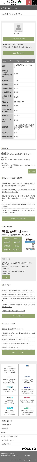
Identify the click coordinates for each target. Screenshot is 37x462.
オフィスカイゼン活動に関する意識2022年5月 (17, 263)
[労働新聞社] (12, 231)
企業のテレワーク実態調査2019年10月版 (15, 267)
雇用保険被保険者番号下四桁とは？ (13, 329)
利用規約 (27, 455)
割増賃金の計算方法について (11, 347)
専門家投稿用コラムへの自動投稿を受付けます (16, 154)
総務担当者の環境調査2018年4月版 (13, 271)
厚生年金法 (17, 238)
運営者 (4, 432)
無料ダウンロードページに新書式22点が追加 (15, 159)
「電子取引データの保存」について (13, 311)
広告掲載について (8, 440)
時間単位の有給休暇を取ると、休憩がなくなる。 (17, 290)
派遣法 (17, 246)
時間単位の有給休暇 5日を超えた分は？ (15, 339)
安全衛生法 (17, 242)
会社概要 (5, 428)
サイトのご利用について (10, 436)
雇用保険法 (7, 242)
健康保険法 (7, 250)
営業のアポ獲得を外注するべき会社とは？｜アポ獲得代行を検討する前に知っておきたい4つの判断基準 (18, 198)
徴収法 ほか (17, 250)
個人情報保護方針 (8, 453)
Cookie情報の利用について (11, 455)
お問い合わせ (6, 444)
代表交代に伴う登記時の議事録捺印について (16, 343)
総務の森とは (6, 425)
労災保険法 (7, 246)
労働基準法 (7, 238)
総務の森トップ (7, 421)
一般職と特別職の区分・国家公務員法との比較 (17, 294)
